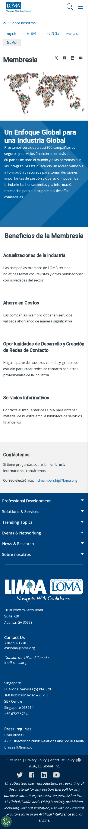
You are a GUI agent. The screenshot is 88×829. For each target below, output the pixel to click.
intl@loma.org (15, 662)
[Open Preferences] (6, 821)
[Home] (4, 23)
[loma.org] (18, 6)
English (11, 34)
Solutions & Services (20, 511)
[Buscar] (70, 6)
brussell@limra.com (19, 747)
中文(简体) (52, 34)
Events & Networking (21, 533)
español (11, 42)
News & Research (18, 543)
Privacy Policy (36, 760)
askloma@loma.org (19, 648)
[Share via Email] (81, 58)
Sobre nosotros (23, 23)
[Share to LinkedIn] (73, 58)
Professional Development (26, 500)
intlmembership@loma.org (56, 480)
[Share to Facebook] (64, 58)
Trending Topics (17, 522)
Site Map (14, 760)
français (72, 34)
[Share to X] (56, 58)
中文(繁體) (30, 34)
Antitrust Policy (62, 760)
